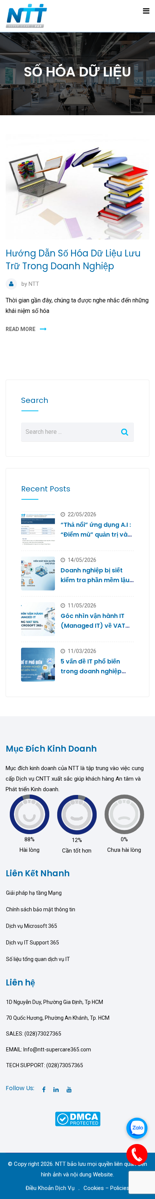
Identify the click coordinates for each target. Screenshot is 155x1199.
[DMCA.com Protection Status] (77, 1118)
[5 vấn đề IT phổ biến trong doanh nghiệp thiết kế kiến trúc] (38, 665)
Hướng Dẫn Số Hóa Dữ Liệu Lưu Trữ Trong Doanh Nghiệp (73, 259)
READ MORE (20, 329)
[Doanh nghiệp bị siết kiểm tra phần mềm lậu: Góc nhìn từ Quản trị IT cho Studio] (38, 573)
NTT (34, 284)
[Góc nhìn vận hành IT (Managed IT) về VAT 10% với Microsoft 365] (38, 619)
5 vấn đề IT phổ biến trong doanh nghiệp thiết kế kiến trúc (91, 671)
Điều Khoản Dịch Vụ (50, 1188)
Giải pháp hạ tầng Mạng (34, 893)
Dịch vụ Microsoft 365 (31, 926)
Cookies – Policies (106, 1188)
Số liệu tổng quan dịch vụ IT (38, 959)
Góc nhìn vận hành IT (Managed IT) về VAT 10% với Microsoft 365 (94, 625)
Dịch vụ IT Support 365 (32, 943)
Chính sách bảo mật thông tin (40, 909)
